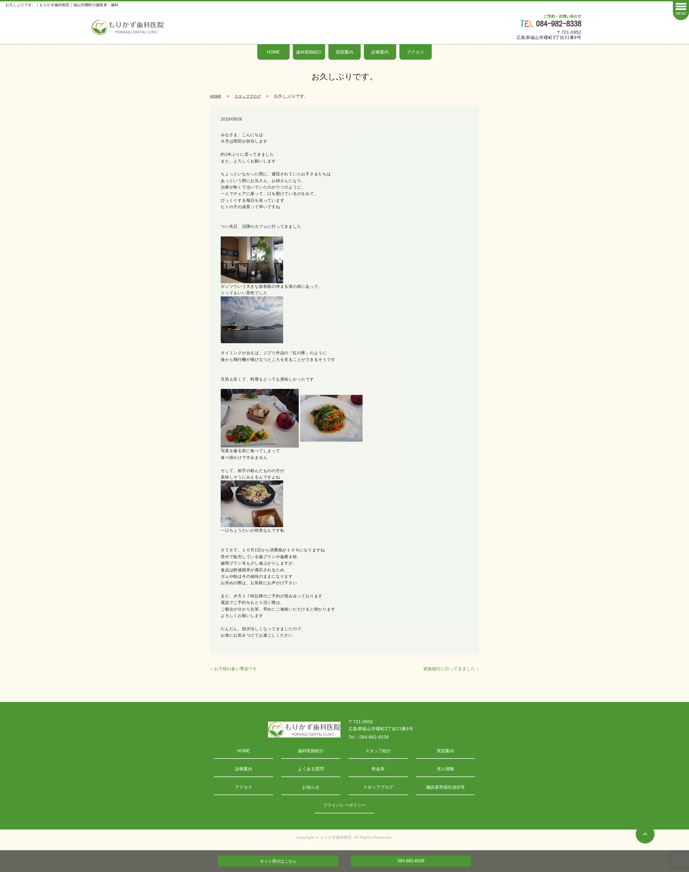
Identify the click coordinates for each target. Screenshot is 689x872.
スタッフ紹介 (378, 751)
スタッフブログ (247, 96)
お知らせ (310, 787)
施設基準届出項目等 (445, 787)
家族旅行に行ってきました (449, 669)
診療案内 (380, 52)
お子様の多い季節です (235, 669)
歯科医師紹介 (309, 52)
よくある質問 (311, 769)
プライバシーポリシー (344, 805)
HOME (273, 52)
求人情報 (445, 769)
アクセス (415, 52)
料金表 (378, 769)
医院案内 (344, 52)
